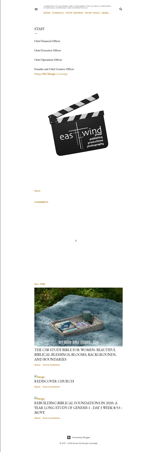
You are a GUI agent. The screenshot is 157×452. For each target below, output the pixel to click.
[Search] (121, 8)
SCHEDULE (58, 12)
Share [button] (37, 191)
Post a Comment (51, 365)
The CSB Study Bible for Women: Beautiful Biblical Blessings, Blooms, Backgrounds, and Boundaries (75, 354)
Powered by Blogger (81, 437)
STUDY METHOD (74, 12)
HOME (47, 12)
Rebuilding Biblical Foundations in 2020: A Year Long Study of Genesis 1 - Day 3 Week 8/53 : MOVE (78, 408)
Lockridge (51, 73)
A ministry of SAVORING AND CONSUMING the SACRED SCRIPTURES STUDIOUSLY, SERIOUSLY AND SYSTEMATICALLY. (77, 7)
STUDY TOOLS (92, 12)
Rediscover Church (54, 381)
